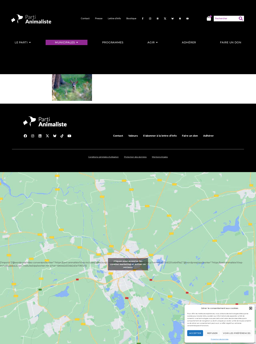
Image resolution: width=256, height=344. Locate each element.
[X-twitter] (47, 135)
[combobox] (226, 18)
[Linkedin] (40, 135)
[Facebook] (25, 135)
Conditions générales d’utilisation (103, 157)
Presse (98, 18)
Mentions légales (160, 157)
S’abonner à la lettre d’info (160, 135)
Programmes (112, 42)
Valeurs (133, 135)
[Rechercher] (241, 18)
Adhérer (189, 42)
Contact (85, 18)
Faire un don (230, 42)
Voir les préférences (237, 333)
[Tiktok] (62, 135)
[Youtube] (69, 135)
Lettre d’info (114, 18)
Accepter (195, 333)
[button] (250, 308)
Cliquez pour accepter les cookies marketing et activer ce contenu (128, 264)
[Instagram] (32, 135)
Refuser (212, 333)
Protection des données (219, 339)
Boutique (131, 18)
